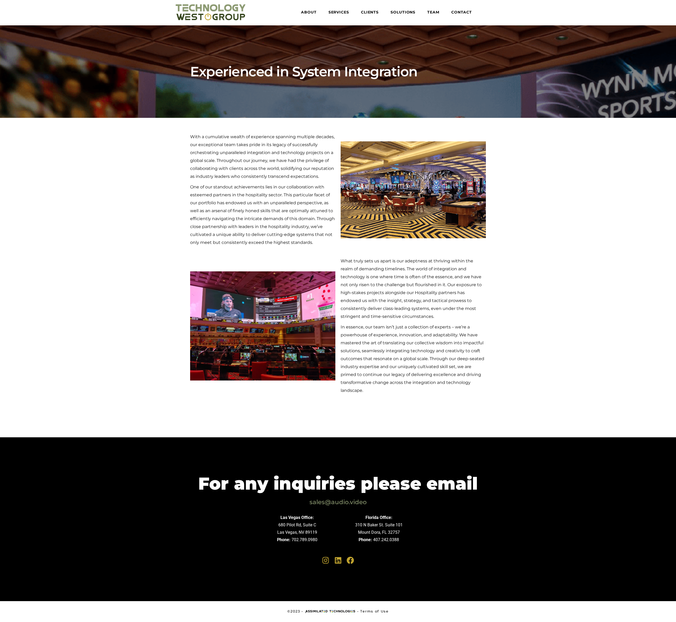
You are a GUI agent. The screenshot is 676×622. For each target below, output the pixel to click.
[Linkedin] (338, 560)
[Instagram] (325, 560)
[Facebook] (350, 560)
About (309, 12)
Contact (461, 12)
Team (433, 12)
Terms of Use (374, 611)
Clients (370, 12)
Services (338, 12)
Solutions (403, 12)
